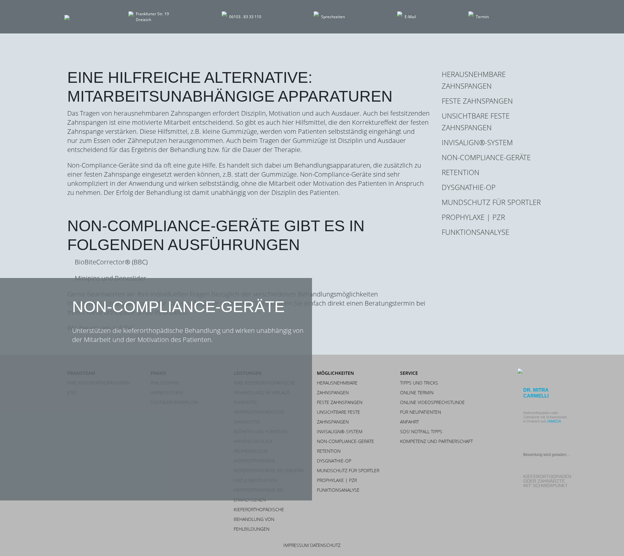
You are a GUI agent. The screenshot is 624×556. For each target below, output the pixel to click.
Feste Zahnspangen (477, 101)
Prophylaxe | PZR (473, 217)
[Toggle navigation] (549, 17)
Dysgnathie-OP (469, 187)
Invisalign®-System (477, 142)
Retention (460, 172)
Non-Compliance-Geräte (486, 157)
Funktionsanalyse (475, 232)
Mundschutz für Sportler (491, 202)
